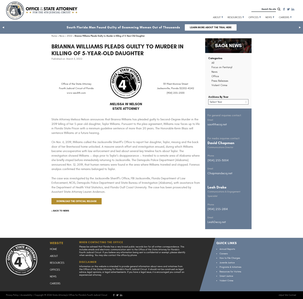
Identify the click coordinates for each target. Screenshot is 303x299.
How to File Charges (230, 258)
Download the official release (76, 201)
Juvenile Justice (227, 262)
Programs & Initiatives (230, 267)
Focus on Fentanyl (221, 67)
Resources (235, 17)
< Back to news (60, 210)
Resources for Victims (230, 271)
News (268, 17)
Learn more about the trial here (211, 27)
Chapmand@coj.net (220, 173)
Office (215, 76)
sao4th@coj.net (217, 124)
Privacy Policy (12, 295)
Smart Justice (226, 276)
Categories (215, 58)
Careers (284, 17)
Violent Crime (219, 85)
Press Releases (219, 80)
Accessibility (26, 295)
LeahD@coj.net (217, 222)
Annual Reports (227, 249)
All (212, 62)
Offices (253, 17)
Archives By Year (218, 97)
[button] (3, 27)
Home (53, 249)
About (217, 17)
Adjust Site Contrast (287, 295)
